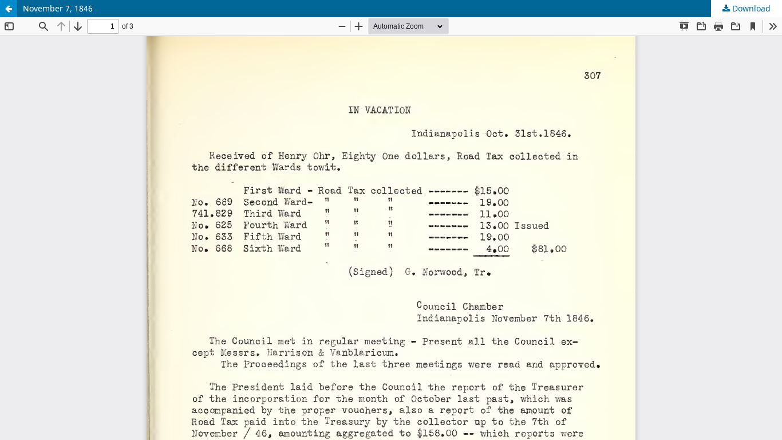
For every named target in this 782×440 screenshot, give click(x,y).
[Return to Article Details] (8, 8)
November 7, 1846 (58, 8)
